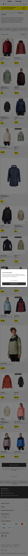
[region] (14, 278)
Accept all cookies (14, 283)
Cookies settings (14, 280)
